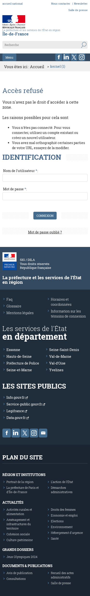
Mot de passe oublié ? (45, 232)
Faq (9, 299)
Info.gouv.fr (15, 397)
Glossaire (13, 306)
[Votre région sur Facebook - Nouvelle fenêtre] (58, 57)
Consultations (16, 579)
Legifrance (15, 411)
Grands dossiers (17, 549)
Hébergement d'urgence (67, 533)
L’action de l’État (62, 482)
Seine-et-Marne (19, 370)
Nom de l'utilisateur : (20, 170)
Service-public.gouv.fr (24, 404)
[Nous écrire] (43, 433)
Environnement (61, 527)
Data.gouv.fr (16, 417)
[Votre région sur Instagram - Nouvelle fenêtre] (81, 57)
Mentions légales (20, 313)
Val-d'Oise (57, 363)
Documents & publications (27, 565)
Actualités (12, 502)
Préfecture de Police (22, 363)
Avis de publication (19, 573)
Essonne (13, 349)
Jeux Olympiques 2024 (21, 557)
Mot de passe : (15, 189)
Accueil (37, 66)
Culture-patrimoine (19, 540)
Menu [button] (9, 57)
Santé (55, 538)
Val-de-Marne (60, 356)
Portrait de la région (20, 482)
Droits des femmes (63, 509)
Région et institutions (23, 474)
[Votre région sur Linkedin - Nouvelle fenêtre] (66, 57)
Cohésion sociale (18, 534)
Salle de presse (78, 10)
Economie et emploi (64, 515)
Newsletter (81, 3)
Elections (57, 521)
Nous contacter (60, 3)
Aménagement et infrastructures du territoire (18, 524)
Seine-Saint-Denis (64, 349)
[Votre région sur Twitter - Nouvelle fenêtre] (74, 57)
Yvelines (56, 370)
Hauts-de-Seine (19, 356)
